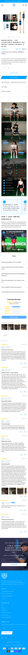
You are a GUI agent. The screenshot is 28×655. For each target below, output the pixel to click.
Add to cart (14, 73)
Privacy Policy (4, 615)
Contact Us (4, 610)
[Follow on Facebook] (2, 638)
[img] (4, 344)
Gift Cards (3, 598)
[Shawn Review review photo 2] (12, 491)
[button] (8, 306)
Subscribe (14, 564)
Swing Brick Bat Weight (6, 596)
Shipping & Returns (6, 612)
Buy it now (14, 77)
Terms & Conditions (6, 617)
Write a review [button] (14, 317)
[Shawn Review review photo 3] (20, 491)
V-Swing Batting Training (7, 591)
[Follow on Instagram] (6, 638)
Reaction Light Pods (6, 593)
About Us (3, 607)
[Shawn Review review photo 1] (4, 491)
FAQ (2, 605)
